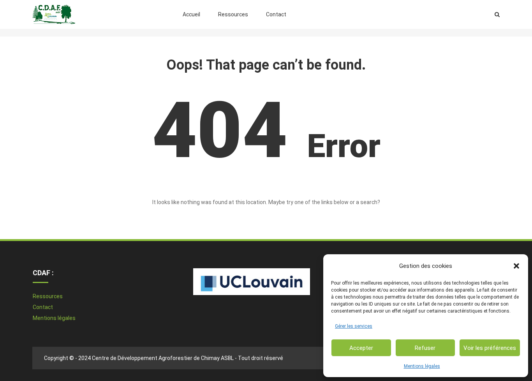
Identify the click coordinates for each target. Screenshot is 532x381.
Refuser (425, 347)
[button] (516, 266)
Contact (276, 14)
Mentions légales (422, 366)
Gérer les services (353, 326)
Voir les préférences (489, 347)
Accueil (191, 14)
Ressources (233, 14)
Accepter (361, 347)
